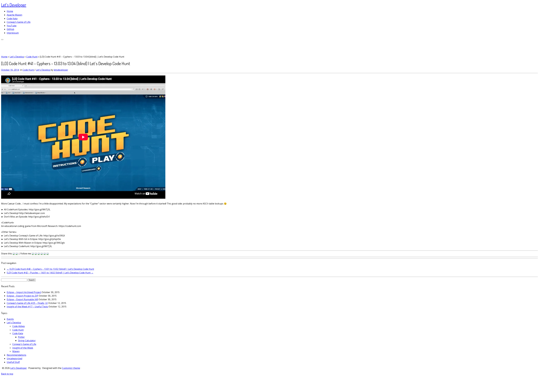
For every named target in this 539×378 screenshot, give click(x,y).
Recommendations (16, 355)
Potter (21, 337)
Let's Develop (17, 56)
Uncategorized (14, 358)
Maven (16, 351)
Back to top (7, 373)
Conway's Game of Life (24, 344)
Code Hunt (31, 56)
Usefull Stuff (13, 362)
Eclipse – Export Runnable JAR (22, 299)
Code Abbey (18, 326)
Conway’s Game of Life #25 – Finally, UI (27, 303)
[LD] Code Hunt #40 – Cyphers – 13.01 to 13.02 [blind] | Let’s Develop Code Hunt (50, 269)
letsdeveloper (61, 69)
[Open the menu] (2, 39)
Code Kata (12, 18)
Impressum (13, 32)
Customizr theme (71, 368)
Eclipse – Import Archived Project (24, 292)
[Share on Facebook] (33, 254)
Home (10, 11)
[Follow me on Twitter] (14, 254)
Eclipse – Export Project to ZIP (22, 295)
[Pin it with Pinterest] (42, 254)
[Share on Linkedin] (45, 254)
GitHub (10, 29)
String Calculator (27, 340)
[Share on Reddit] (39, 254)
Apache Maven (14, 14)
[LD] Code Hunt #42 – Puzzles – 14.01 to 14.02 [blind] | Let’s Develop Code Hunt (50, 272)
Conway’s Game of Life (18, 22)
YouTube (11, 25)
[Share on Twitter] (36, 254)
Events (10, 319)
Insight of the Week (22, 347)
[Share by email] (48, 254)
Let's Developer (13, 5)
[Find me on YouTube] (17, 254)
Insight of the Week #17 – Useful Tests (27, 306)
